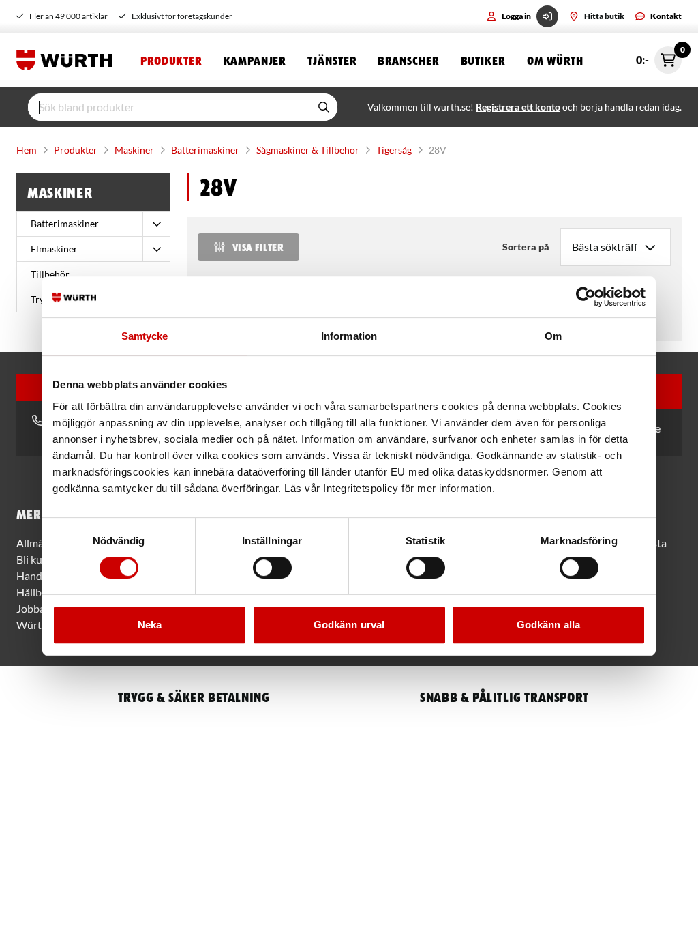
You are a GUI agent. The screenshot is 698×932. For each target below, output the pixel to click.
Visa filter (257, 247)
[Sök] (323, 107)
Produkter (171, 60)
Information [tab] (349, 336)
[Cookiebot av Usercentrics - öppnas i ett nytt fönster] (586, 297)
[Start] (67, 60)
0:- (659, 56)
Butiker (483, 60)
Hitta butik (604, 16)
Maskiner (134, 150)
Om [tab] (553, 336)
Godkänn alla (548, 624)
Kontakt (666, 16)
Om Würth (555, 60)
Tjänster (331, 60)
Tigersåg (394, 150)
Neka (150, 624)
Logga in (516, 16)
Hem (26, 150)
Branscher (408, 60)
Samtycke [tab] (144, 336)
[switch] (272, 568)
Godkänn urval (349, 624)
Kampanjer (255, 60)
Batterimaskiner (205, 150)
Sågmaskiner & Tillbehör (307, 150)
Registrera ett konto (518, 107)
